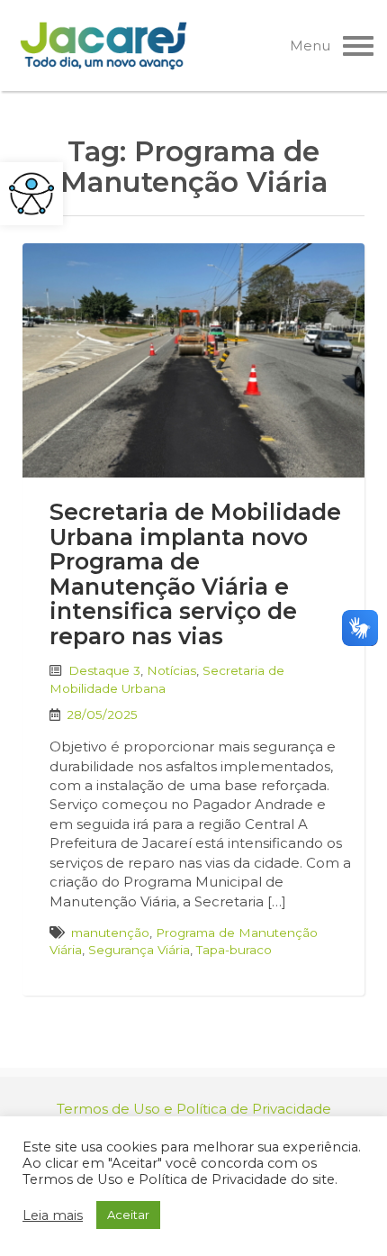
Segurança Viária (139, 949)
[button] (31, 193)
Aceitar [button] (128, 1214)
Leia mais (52, 1215)
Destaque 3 (104, 670)
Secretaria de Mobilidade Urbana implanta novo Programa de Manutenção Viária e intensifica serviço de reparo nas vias (195, 574)
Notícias (171, 670)
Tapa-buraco (234, 949)
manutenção (110, 932)
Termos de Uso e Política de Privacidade (194, 1108)
